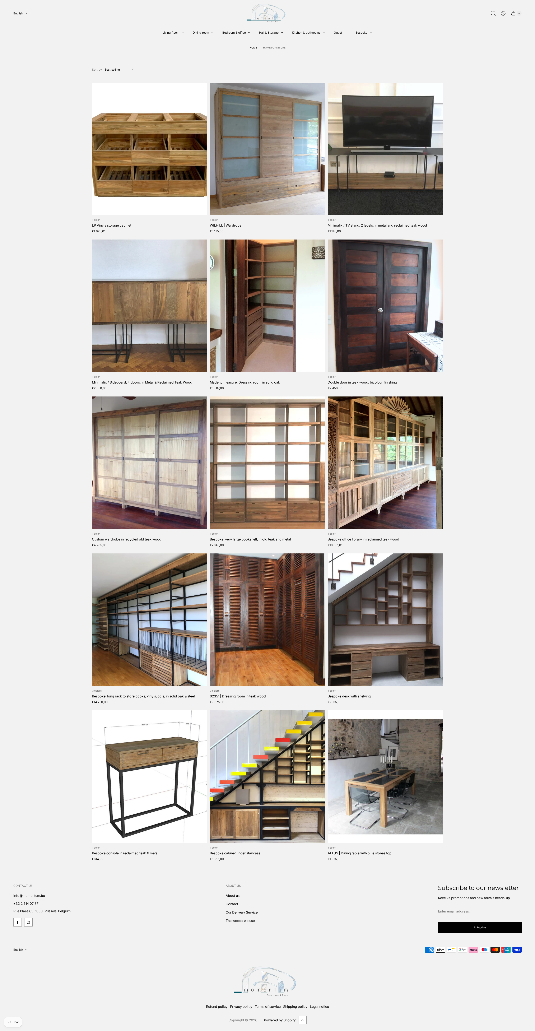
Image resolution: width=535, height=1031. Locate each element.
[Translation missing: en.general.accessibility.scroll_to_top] (302, 1020)
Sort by (97, 69)
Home (253, 47)
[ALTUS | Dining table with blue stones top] (385, 776)
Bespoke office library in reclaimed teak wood (363, 539)
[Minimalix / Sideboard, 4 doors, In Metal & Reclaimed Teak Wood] (149, 306)
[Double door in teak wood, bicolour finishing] (385, 306)
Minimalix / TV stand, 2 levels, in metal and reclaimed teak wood (377, 225)
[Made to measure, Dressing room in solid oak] (267, 306)
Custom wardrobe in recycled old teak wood (126, 539)
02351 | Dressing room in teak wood (238, 696)
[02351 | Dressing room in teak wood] (267, 619)
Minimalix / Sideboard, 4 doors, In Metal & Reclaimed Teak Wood (142, 382)
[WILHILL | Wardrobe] (267, 149)
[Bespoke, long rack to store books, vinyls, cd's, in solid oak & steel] (149, 619)
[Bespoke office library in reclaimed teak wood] (385, 462)
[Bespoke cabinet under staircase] (267, 776)
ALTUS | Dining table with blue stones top (359, 853)
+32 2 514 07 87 (25, 903)
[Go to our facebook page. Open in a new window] (17, 922)
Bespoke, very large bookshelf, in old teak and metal (250, 539)
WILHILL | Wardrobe (225, 225)
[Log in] (503, 13)
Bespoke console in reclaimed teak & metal (125, 853)
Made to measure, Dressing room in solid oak (245, 382)
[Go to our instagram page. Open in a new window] (28, 922)
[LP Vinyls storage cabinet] (149, 149)
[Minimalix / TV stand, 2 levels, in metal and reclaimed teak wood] (385, 149)
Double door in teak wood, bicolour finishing (362, 382)
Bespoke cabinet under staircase (235, 853)
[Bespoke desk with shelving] (385, 619)
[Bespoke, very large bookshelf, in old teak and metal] (267, 462)
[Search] (493, 13)
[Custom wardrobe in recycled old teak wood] (149, 462)
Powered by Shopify (280, 1020)
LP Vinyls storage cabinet (111, 225)
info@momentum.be (29, 895)
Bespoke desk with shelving (349, 696)
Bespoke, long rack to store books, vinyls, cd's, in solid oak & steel (143, 696)
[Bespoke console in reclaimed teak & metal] (149, 776)
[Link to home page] (267, 981)
